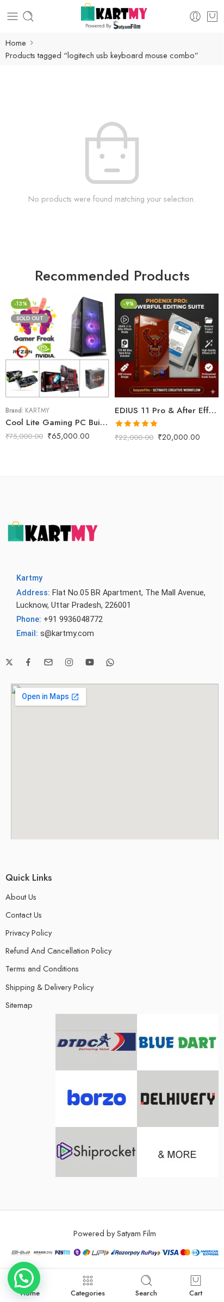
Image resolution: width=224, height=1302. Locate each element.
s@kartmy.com (67, 633)
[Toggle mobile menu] (12, 16)
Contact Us (23, 914)
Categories (88, 1292)
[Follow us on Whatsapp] (110, 662)
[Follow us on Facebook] (28, 662)
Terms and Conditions (42, 968)
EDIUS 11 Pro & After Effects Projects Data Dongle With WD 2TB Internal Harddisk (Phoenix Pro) (167, 410)
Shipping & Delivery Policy (49, 987)
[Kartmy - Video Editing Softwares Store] (112, 16)
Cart (195, 1292)
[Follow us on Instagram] (69, 662)
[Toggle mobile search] (28, 16)
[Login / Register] (195, 16)
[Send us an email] (48, 662)
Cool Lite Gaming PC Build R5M (57, 422)
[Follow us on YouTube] (90, 662)
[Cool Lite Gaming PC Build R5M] (57, 345)
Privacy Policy (28, 932)
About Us (20, 896)
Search (146, 1292)
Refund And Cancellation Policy (58, 950)
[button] (24, 1278)
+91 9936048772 (73, 619)
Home (15, 42)
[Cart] (212, 16)
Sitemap (19, 1005)
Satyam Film (136, 1233)
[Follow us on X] (9, 662)
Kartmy (37, 410)
